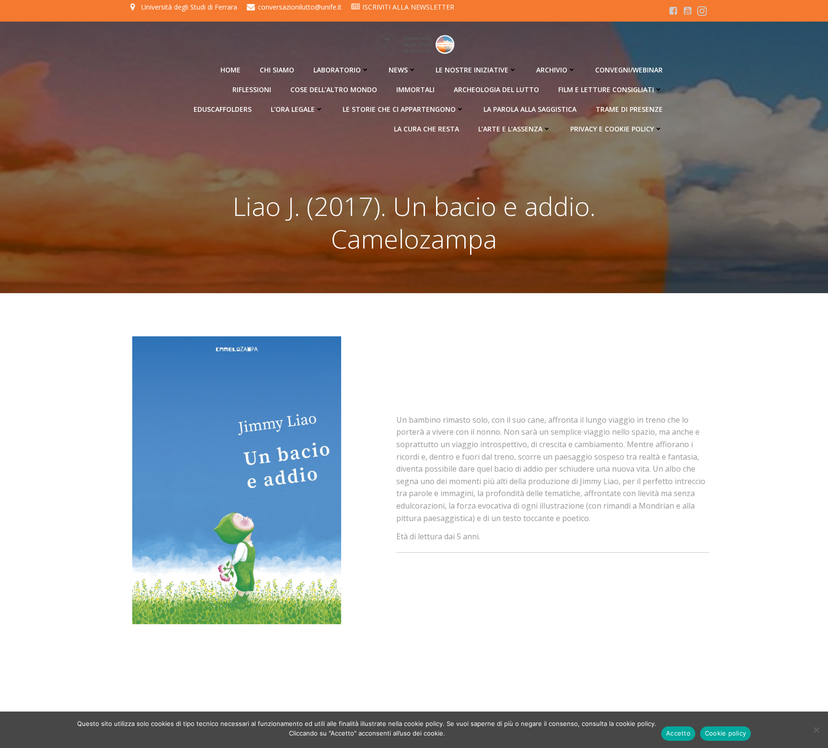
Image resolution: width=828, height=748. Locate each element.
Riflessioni (251, 89)
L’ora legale (293, 109)
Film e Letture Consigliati (606, 89)
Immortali (415, 89)
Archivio (551, 69)
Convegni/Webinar (629, 69)
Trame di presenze (629, 109)
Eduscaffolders (223, 109)
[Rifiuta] (816, 730)
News (398, 69)
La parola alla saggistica (529, 109)
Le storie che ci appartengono (399, 109)
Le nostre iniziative (472, 69)
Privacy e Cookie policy (612, 128)
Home (230, 69)
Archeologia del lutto (496, 89)
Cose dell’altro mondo (333, 89)
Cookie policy (725, 733)
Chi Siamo (277, 69)
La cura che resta (426, 128)
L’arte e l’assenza (510, 128)
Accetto (678, 733)
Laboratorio (337, 69)
